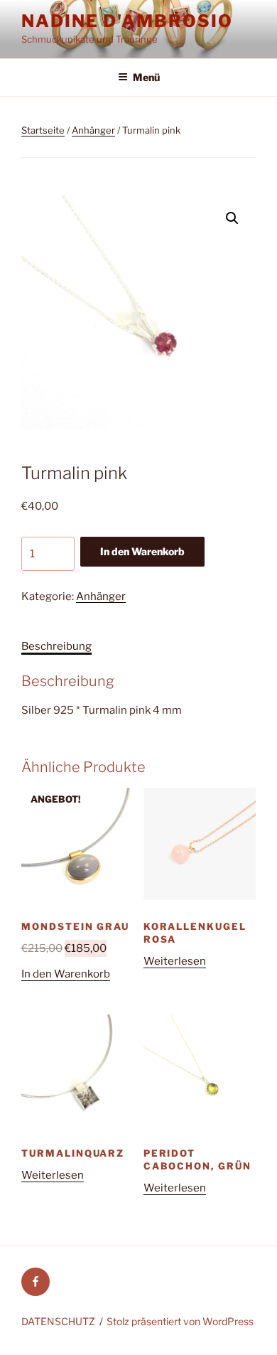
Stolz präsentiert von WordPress (180, 1321)
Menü (146, 77)
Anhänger (93, 130)
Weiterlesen (174, 961)
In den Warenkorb (142, 551)
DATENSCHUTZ (58, 1321)
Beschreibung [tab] (56, 646)
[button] (232, 218)
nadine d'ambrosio (127, 21)
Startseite (43, 130)
